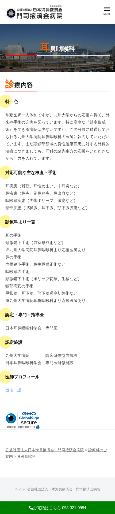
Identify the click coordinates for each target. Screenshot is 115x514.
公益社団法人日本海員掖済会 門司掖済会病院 (63, 489)
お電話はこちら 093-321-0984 (59, 507)
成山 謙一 (15, 390)
